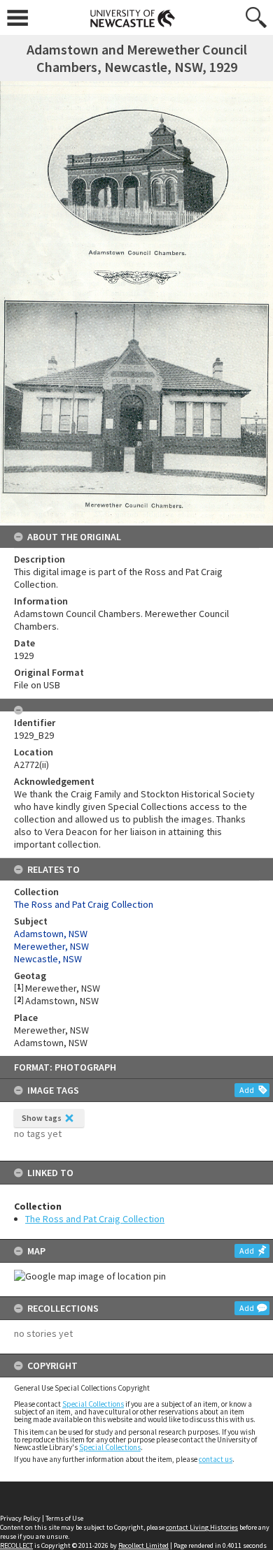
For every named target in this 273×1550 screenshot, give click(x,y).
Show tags (42, 1118)
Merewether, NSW (51, 946)
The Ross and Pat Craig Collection (94, 1218)
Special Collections (93, 1404)
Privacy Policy (20, 1518)
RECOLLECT (16, 1545)
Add (246, 1090)
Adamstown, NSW (51, 933)
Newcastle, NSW (48, 959)
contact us (215, 1459)
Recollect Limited (143, 1545)
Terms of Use (64, 1518)
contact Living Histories (202, 1527)
